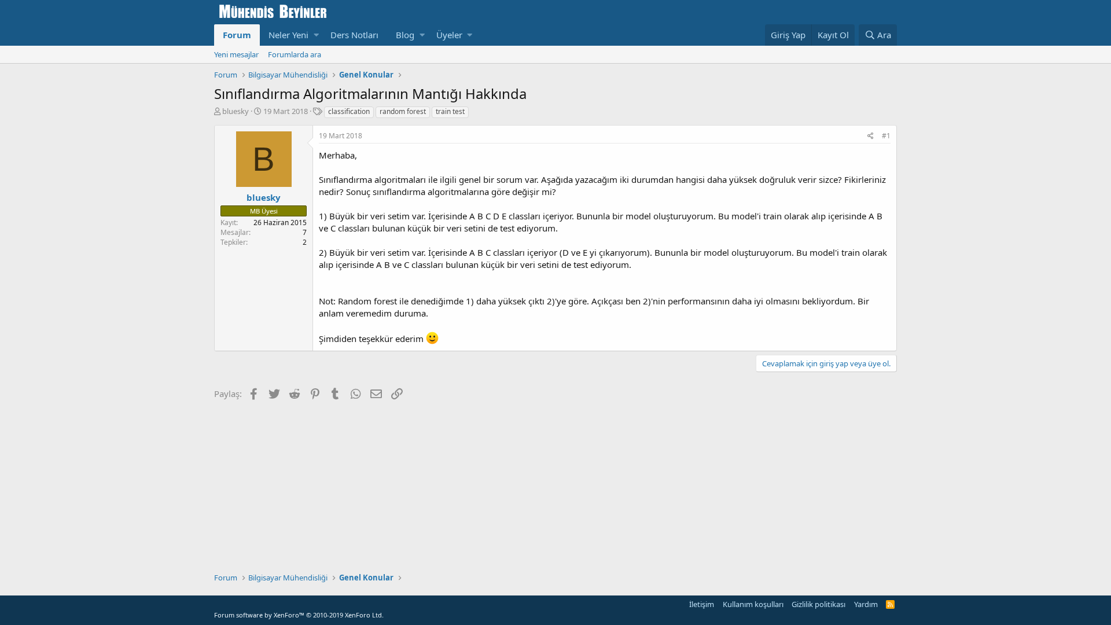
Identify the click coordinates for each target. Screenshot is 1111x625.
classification (349, 111)
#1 (886, 136)
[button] (316, 35)
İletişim (701, 604)
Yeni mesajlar (236, 54)
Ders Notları (354, 35)
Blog (405, 35)
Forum (237, 35)
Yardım (866, 604)
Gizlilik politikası (818, 604)
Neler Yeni (288, 35)
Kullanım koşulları (753, 604)
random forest (403, 111)
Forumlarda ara (294, 54)
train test (450, 111)
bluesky (235, 111)
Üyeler (449, 35)
